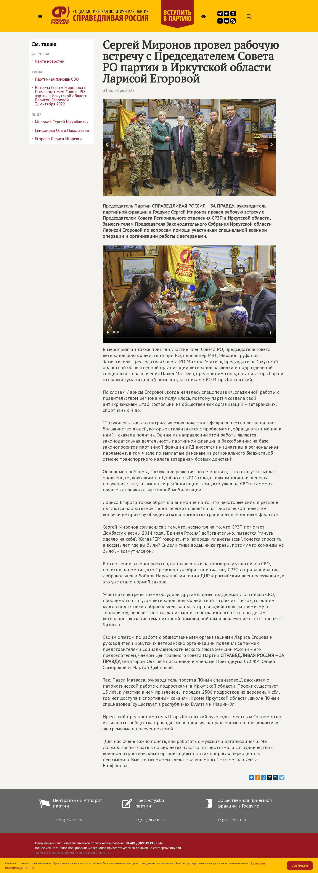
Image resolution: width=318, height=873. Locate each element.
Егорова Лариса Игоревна (58, 138)
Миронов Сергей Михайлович (61, 121)
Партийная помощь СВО (57, 79)
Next (272, 144)
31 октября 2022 (119, 90)
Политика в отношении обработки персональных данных (71, 853)
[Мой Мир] (263, 777)
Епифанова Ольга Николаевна (62, 130)
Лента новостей (49, 61)
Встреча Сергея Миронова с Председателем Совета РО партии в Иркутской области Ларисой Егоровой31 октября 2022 (61, 96)
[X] (269, 777)
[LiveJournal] (275, 777)
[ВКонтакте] (251, 777)
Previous (107, 144)
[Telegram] (281, 777)
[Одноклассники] (257, 777)
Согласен (300, 865)
